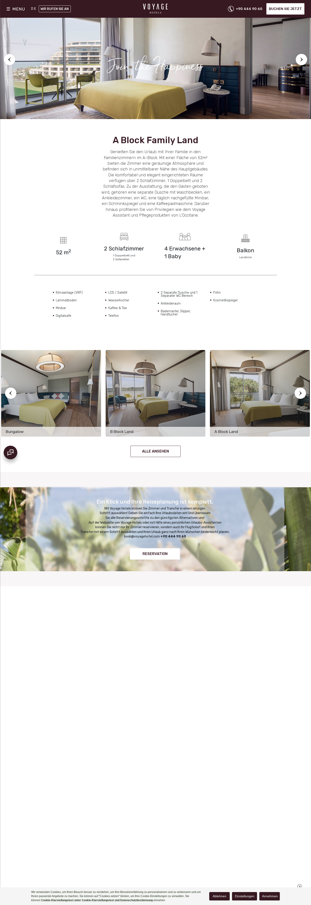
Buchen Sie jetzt (285, 9)
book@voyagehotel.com (142, 537)
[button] (9, 59)
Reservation (155, 554)
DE (34, 9)
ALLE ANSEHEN (155, 451)
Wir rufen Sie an (55, 9)
